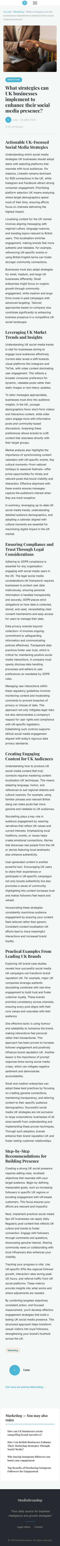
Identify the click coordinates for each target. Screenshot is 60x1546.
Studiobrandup (30, 1500)
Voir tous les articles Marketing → (25, 1387)
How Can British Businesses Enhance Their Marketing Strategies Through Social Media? (29, 1445)
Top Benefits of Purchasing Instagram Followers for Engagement (29, 1469)
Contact (38, 1526)
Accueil (7, 11)
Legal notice (23, 1526)
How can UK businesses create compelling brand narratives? (25, 1433)
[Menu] (35, 3)
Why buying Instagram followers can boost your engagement (29, 1458)
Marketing (18, 11)
